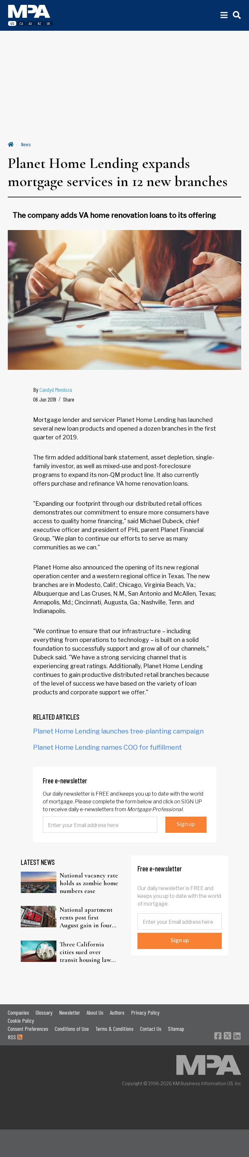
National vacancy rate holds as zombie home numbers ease (89, 883)
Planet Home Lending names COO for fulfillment (107, 747)
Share (68, 399)
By (52, 389)
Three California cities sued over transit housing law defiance (85, 952)
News (26, 144)
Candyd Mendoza (56, 389)
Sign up (186, 824)
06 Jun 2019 (44, 399)
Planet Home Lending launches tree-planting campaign (118, 731)
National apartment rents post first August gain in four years (86, 917)
